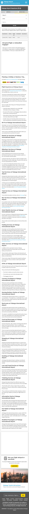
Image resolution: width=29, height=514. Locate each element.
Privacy (21, 500)
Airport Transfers (19, 498)
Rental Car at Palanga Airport (12, 79)
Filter (14, 25)
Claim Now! (14, 466)
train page (22, 195)
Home (3, 498)
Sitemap (25, 500)
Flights (7, 498)
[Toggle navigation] (26, 2)
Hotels (4, 500)
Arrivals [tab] (8, 11)
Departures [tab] (22, 11)
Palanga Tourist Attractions (12, 485)
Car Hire (12, 498)
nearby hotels (22, 215)
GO (23, 495)
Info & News (9, 500)
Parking (26, 498)
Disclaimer (15, 500)
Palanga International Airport (16, 90)
